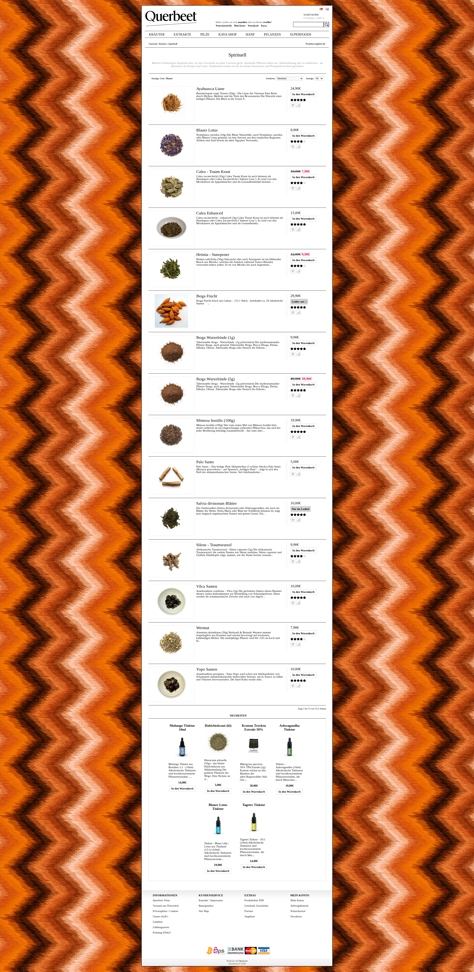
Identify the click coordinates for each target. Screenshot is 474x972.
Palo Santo (205, 462)
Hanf (250, 34)
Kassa (264, 25)
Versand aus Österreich (166, 905)
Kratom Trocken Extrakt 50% (254, 727)
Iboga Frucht (206, 296)
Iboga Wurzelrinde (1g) (215, 337)
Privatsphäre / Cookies (165, 911)
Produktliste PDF (254, 900)
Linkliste (158, 922)
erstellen (267, 22)
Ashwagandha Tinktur (289, 727)
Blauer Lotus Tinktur (218, 807)
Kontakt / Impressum (211, 900)
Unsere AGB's (160, 916)
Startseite (153, 44)
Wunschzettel (297, 911)
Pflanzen (272, 34)
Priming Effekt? (162, 932)
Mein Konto (239, 25)
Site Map (204, 911)
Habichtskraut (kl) (218, 725)
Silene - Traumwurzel (214, 544)
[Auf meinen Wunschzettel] (293, 105)
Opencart (243, 961)
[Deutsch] (321, 9)
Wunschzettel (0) (224, 25)
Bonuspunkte (206, 905)
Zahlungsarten (161, 927)
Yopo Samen (206, 669)
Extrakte (182, 34)
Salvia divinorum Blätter (216, 503)
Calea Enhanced (209, 213)
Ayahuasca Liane (210, 88)
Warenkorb (253, 25)
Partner (248, 911)
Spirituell (172, 44)
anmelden (242, 22)
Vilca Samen (206, 586)
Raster (169, 78)
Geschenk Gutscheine (256, 905)
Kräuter (157, 34)
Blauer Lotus (207, 130)
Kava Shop (227, 34)
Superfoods (300, 34)
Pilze (204, 34)
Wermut (202, 627)
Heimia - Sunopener (212, 254)
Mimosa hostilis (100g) (215, 420)
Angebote (249, 916)
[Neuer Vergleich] (298, 105)
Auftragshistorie (299, 905)
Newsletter (296, 916)
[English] (327, 9)
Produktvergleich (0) (315, 44)
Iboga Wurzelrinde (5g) (215, 379)
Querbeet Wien (161, 900)
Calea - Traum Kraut (213, 171)
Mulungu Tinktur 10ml (182, 727)
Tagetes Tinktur (253, 805)
